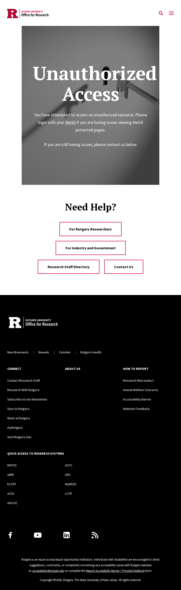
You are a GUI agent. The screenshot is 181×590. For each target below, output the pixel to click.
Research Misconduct (138, 380)
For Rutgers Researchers (90, 229)
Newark (43, 352)
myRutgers (15, 427)
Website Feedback (136, 409)
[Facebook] (10, 535)
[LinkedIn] (66, 535)
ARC (68, 475)
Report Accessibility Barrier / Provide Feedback (115, 571)
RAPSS (12, 465)
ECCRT (11, 484)
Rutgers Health (90, 352)
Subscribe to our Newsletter (27, 399)
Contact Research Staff (23, 380)
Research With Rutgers (23, 390)
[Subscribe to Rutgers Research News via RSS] (95, 535)
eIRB (10, 475)
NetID (70, 122)
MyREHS (70, 484)
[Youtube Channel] (37, 535)
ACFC (68, 465)
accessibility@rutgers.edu (48, 571)
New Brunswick (18, 352)
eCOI (10, 493)
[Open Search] (161, 13)
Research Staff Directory (69, 266)
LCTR (68, 493)
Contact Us (123, 266)
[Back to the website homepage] (28, 13)
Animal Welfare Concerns (140, 390)
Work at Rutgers (18, 418)
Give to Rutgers (18, 409)
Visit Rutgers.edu (19, 437)
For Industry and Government (91, 248)
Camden (64, 352)
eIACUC (12, 503)
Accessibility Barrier (137, 399)
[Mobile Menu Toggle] (171, 13)
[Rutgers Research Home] (50, 323)
